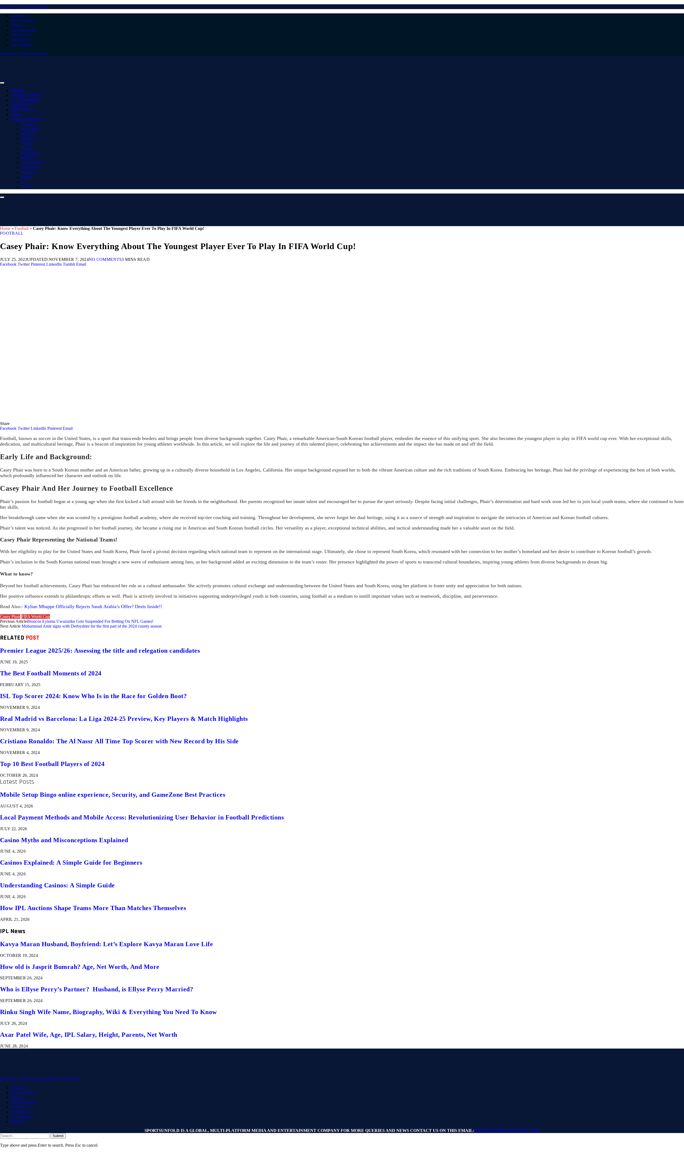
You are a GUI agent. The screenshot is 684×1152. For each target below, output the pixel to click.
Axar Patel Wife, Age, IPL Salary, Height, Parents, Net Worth (88, 1034)
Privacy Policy (23, 20)
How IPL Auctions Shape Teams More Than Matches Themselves (93, 907)
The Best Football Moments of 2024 (51, 673)
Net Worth (30, 167)
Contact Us (20, 39)
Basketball (30, 129)
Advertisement (23, 30)
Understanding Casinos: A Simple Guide (57, 885)
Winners (28, 172)
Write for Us (21, 35)
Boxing (27, 138)
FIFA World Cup (35, 616)
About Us (19, 15)
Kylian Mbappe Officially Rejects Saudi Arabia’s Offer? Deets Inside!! (93, 606)
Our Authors (21, 44)
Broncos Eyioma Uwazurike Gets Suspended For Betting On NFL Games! (90, 621)
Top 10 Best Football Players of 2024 (52, 763)
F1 (23, 182)
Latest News (26, 95)
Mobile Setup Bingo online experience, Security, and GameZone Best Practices (112, 794)
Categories (25, 100)
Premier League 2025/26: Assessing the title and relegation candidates (100, 650)
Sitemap (17, 1121)
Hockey (28, 158)
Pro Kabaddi (32, 162)
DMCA (17, 25)
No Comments (105, 259)
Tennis (27, 148)
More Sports (26, 119)
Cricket (21, 105)
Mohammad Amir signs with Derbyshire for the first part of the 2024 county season (92, 626)
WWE (26, 143)
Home (17, 90)
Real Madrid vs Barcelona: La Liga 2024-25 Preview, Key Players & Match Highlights (124, 718)
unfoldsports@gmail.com (507, 1130)
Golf (25, 186)
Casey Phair (10, 616)
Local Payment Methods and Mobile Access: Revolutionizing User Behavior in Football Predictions (142, 817)
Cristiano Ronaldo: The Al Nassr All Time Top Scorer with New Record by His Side (119, 741)
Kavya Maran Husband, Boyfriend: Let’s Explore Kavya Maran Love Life (106, 944)
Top (15, 115)
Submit (58, 1136)
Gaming (28, 124)
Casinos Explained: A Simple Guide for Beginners (71, 862)
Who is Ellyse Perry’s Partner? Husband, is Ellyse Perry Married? (96, 989)
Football (23, 110)
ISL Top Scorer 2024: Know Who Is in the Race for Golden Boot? (93, 696)
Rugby (27, 177)
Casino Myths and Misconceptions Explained (64, 840)
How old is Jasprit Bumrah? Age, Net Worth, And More (79, 966)
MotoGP (28, 134)
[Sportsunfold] (139, 81)
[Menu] (2, 83)
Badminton (30, 153)
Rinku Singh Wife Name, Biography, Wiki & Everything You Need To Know (108, 1011)
